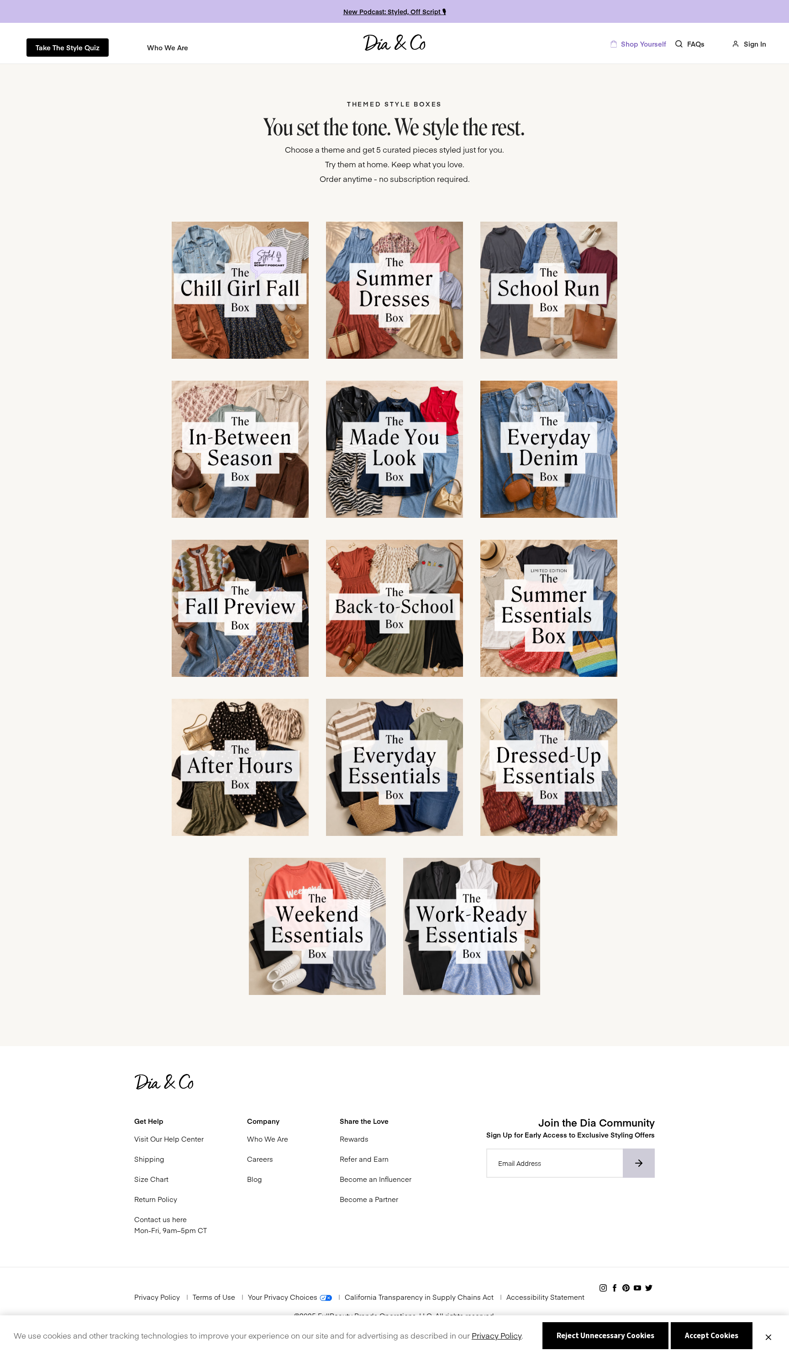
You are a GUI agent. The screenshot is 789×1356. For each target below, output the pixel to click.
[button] (170, 1120)
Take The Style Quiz (68, 47)
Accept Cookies (711, 1335)
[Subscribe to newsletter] (639, 1163)
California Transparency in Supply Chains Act (419, 1297)
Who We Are (267, 1138)
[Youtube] (637, 1288)
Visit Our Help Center (169, 1138)
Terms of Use (214, 1297)
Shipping (149, 1159)
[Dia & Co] (394, 44)
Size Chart (151, 1179)
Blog (254, 1179)
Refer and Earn (364, 1159)
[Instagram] (603, 1288)
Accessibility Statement (545, 1297)
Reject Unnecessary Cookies (605, 1335)
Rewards (354, 1138)
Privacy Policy (158, 1297)
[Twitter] (648, 1288)
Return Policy (155, 1199)
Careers (260, 1159)
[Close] (768, 1336)
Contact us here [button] (160, 1219)
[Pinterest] (626, 1288)
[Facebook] (614, 1288)
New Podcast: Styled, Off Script (392, 11)
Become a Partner (369, 1199)
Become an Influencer (375, 1179)
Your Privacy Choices (283, 1297)
